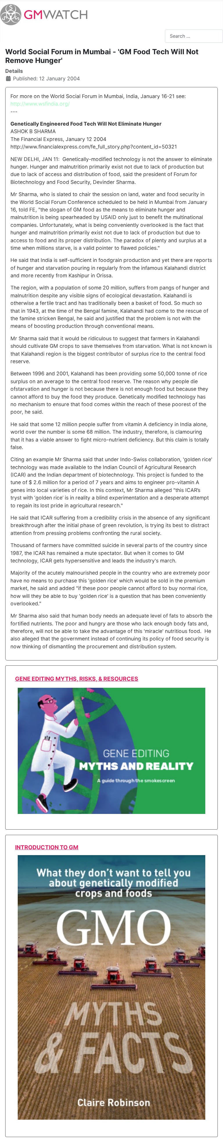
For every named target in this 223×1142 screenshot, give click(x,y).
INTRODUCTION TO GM (46, 847)
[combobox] (194, 36)
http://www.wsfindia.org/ (40, 104)
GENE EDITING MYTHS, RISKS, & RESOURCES (76, 678)
